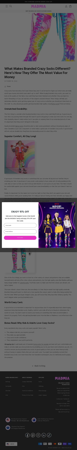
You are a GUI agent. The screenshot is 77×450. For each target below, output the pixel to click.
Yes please (20, 237)
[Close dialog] (73, 204)
